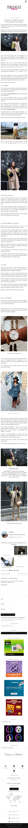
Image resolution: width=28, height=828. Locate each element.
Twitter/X (14, 811)
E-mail (2, 604)
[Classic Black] (7, 550)
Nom (2, 599)
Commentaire (4, 584)
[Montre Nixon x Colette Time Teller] (7, 561)
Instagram (20, 537)
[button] (26, 1)
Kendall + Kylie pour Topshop (20, 556)
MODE (17, 17)
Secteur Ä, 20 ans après (22, 574)
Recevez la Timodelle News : (14, 783)
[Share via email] (10, 570)
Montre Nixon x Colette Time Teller (7, 567)
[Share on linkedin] (18, 570)
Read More (14, 633)
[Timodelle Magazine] (14, 8)
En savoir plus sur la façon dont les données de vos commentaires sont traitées (13, 619)
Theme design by (14, 826)
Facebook (14, 818)
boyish (9, 209)
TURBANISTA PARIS (22, 143)
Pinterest (14, 821)
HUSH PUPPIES (9, 475)
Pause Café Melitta (6, 574)
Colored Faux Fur (20, 566)
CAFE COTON (4, 143)
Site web (3, 609)
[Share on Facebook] (11, 570)
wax (26, 111)
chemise (17, 71)
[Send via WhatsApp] (16, 570)
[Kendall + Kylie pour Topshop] (20, 550)
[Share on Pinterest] (15, 570)
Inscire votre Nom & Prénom (14, 778)
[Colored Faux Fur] (20, 561)
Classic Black (7, 555)
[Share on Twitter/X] (13, 570)
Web (16, 537)
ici (20, 475)
